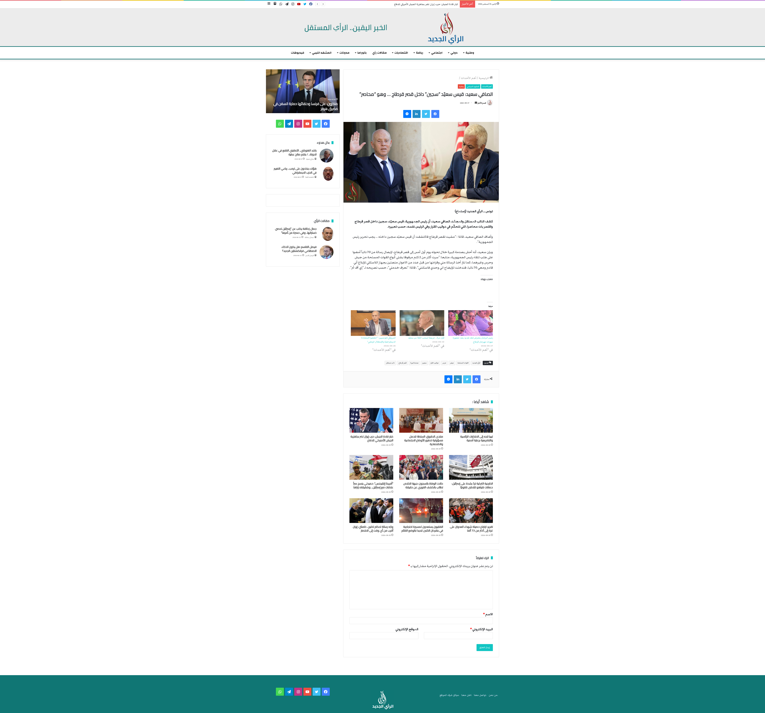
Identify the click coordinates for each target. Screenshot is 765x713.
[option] (303, 91)
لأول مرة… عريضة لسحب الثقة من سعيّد (426, 337)
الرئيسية (484, 78)
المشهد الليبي (322, 52)
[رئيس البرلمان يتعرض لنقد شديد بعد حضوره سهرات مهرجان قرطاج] (470, 323)
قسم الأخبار (482, 103)
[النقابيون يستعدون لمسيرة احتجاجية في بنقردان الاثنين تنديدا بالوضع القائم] (421, 510)
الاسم (488, 614)
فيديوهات (297, 52)
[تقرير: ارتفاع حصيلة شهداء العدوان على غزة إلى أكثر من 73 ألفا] (471, 510)
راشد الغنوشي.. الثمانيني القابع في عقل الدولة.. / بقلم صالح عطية (294, 152)
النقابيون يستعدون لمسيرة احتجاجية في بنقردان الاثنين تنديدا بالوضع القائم (422, 528)
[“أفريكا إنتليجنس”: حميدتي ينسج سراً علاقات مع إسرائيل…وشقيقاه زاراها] (371, 467)
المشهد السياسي (473, 86)
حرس (444, 363)
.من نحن (493, 695)
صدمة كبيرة (414, 363)
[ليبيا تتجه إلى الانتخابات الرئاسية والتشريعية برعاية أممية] (471, 420)
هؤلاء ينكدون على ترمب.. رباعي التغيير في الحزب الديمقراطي (295, 170)
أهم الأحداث (468, 78)
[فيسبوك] (435, 114)
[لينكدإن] (417, 114)
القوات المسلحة (463, 363)
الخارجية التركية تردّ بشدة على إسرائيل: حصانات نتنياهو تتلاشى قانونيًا (472, 485)
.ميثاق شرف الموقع (449, 695)
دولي (454, 52)
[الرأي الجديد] (382, 27)
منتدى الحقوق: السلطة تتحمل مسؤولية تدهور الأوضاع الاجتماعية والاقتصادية (423, 440)
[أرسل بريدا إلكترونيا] (476, 103)
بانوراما (362, 52)
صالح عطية (310, 159)
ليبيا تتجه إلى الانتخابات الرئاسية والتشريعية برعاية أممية (476, 438)
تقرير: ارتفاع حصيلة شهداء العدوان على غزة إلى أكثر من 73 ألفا (471, 528)
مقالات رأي (379, 52)
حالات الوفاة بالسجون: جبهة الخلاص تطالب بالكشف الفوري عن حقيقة (423, 485)
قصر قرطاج (402, 363)
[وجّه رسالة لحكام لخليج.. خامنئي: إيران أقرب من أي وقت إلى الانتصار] (371, 510)
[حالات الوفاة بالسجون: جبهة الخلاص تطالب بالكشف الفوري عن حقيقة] (421, 467)
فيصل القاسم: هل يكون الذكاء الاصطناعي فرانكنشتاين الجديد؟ (299, 248)
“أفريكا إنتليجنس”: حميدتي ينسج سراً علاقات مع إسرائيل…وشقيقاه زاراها (373, 485)
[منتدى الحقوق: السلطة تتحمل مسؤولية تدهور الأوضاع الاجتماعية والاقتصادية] (421, 420)
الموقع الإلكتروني (406, 629)
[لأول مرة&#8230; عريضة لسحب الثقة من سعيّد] (422, 323)
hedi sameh (309, 177)
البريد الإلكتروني (481, 629)
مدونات (344, 52)
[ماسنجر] (407, 114)
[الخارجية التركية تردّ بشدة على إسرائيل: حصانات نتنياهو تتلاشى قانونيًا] (471, 467)
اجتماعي (436, 52)
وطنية (470, 52)
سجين (424, 363)
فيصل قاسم (310, 255)
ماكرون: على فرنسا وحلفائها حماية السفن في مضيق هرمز (305, 106)
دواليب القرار (434, 363)
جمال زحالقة (309, 237)
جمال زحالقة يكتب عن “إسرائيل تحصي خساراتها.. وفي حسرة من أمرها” (296, 230)
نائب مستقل (390, 363)
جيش (452, 363)
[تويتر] (426, 114)
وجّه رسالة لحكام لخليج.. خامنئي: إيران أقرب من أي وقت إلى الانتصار (373, 528)
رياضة (419, 52)
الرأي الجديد (476, 363)
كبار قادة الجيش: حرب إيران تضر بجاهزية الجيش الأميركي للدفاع (426, 4)
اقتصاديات (401, 52)
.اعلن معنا (466, 695)
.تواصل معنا (480, 695)
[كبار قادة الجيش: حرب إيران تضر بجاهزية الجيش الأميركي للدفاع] (371, 420)
